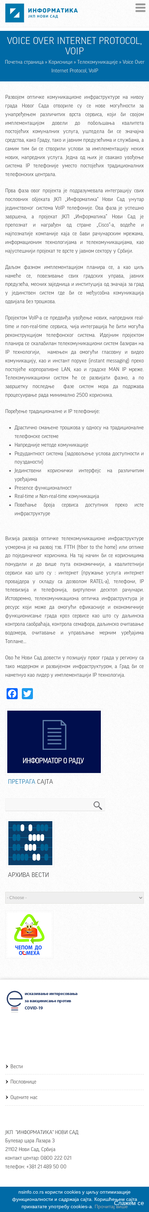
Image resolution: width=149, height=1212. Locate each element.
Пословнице (23, 1081)
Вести (16, 1066)
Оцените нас (23, 1097)
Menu (140, 7)
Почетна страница (24, 62)
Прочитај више (111, 1206)
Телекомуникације (97, 62)
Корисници (60, 62)
